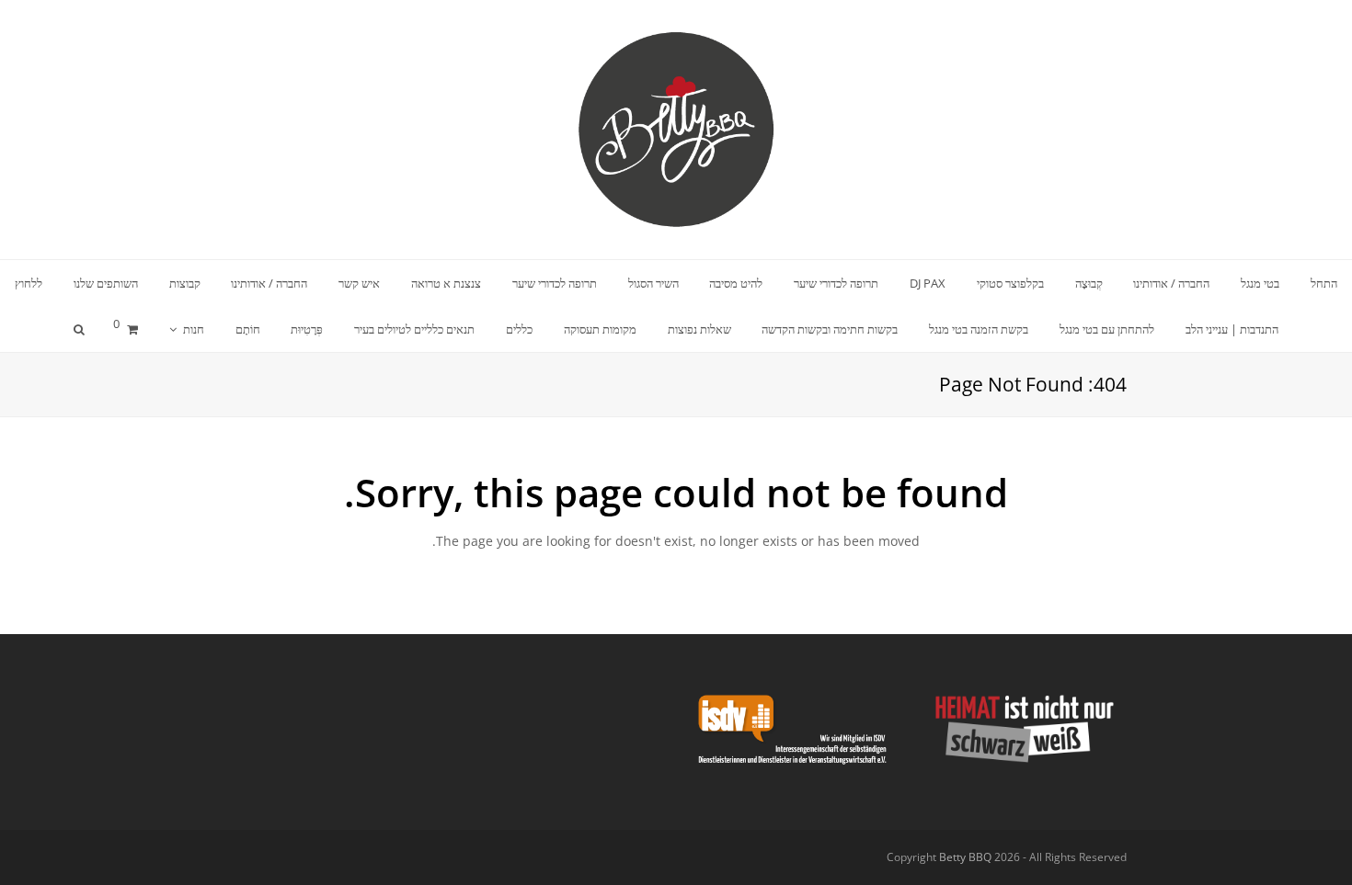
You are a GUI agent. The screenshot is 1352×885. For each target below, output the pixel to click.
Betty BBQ (965, 857)
